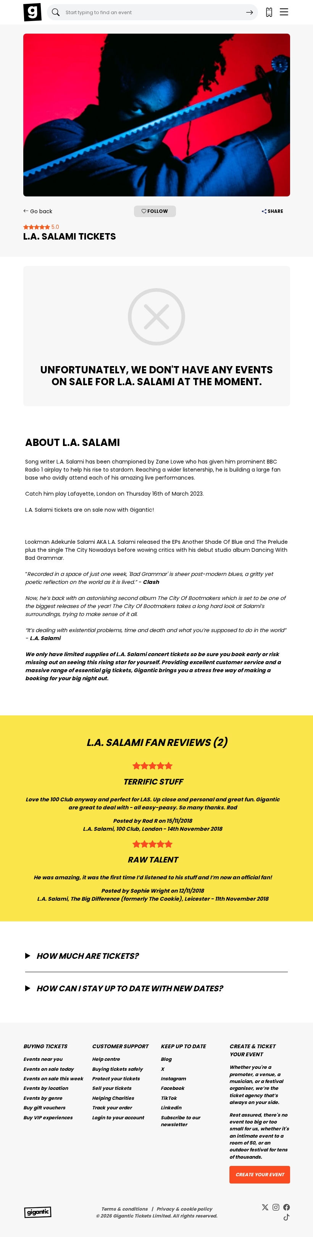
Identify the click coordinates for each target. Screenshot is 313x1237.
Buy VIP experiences (48, 1117)
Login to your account (118, 1117)
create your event (260, 1174)
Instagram (173, 1078)
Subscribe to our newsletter (180, 1121)
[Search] (250, 12)
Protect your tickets (116, 1078)
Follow (157, 211)
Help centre (106, 1059)
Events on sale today (48, 1069)
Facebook (172, 1088)
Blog (166, 1059)
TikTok (169, 1098)
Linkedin (171, 1107)
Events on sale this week (53, 1078)
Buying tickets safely (117, 1069)
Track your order (112, 1107)
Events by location (45, 1088)
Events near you (42, 1059)
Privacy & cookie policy (184, 1209)
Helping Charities (113, 1098)
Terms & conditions (124, 1209)
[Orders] (269, 12)
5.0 (54, 227)
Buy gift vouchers (44, 1107)
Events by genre (42, 1098)
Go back (40, 211)
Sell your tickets (111, 1088)
